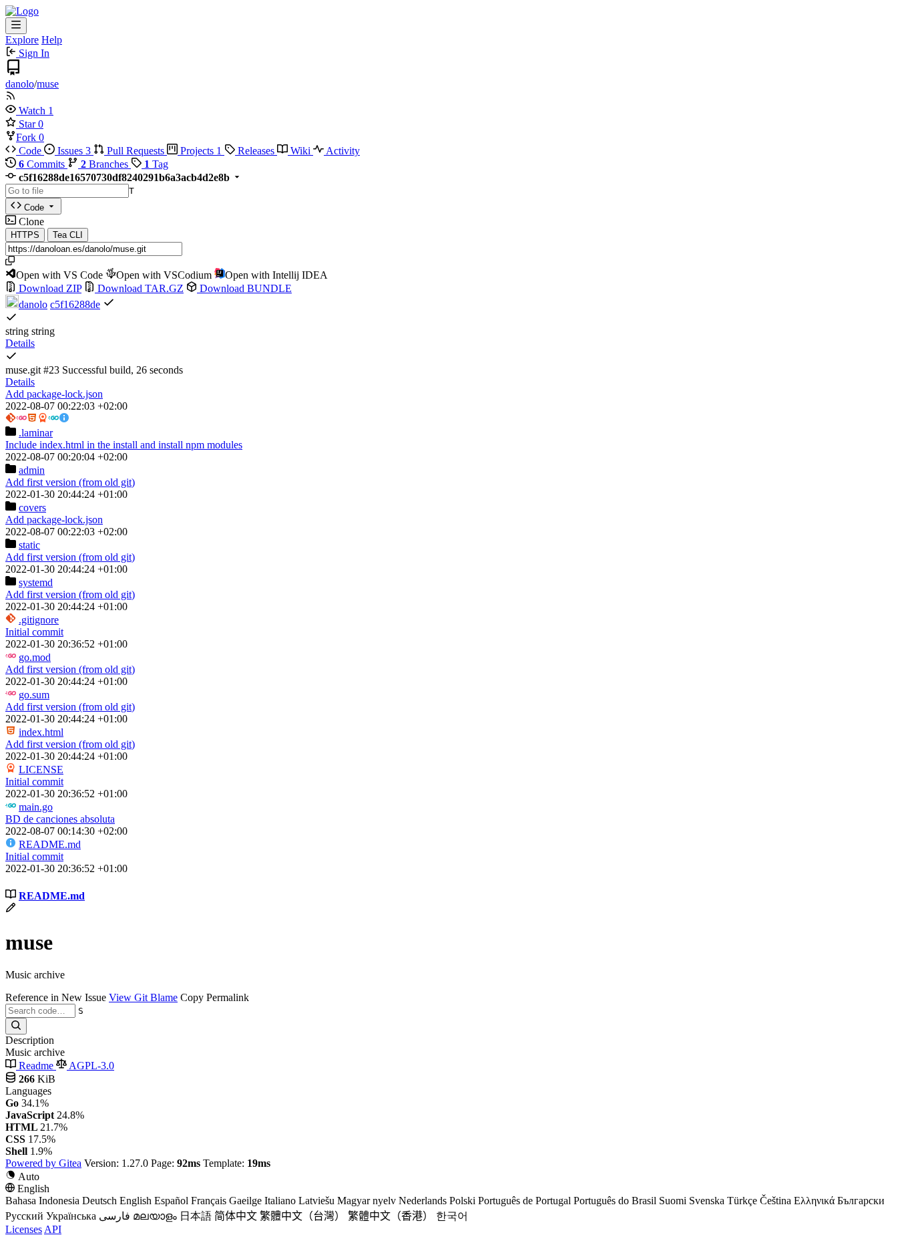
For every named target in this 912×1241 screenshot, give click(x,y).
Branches (106, 164)
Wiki (300, 150)
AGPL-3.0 (90, 1065)
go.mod (35, 657)
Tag (156, 164)
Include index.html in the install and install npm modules (123, 444)
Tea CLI (68, 235)
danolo (19, 84)
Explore (22, 39)
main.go (36, 807)
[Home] (22, 11)
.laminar (36, 432)
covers (32, 507)
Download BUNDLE (244, 288)
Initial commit (34, 632)
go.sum (34, 694)
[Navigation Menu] (16, 25)
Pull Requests (135, 150)
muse (48, 84)
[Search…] (16, 1026)
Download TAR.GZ (139, 288)
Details (20, 343)
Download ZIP (48, 288)
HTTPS (25, 235)
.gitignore (39, 620)
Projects (200, 150)
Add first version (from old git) (70, 482)
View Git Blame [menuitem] (143, 997)
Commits (43, 164)
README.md (50, 844)
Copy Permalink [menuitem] (214, 997)
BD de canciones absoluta (60, 819)
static (29, 545)
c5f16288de (75, 304)
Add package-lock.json (54, 394)
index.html (41, 732)
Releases (256, 150)
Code (30, 150)
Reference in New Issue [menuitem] (55, 997)
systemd (36, 582)
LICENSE (41, 769)
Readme (36, 1065)
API (52, 1229)
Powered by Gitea (43, 1163)
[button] (26, 110)
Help (51, 39)
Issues (73, 150)
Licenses (23, 1229)
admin (32, 470)
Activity (342, 150)
